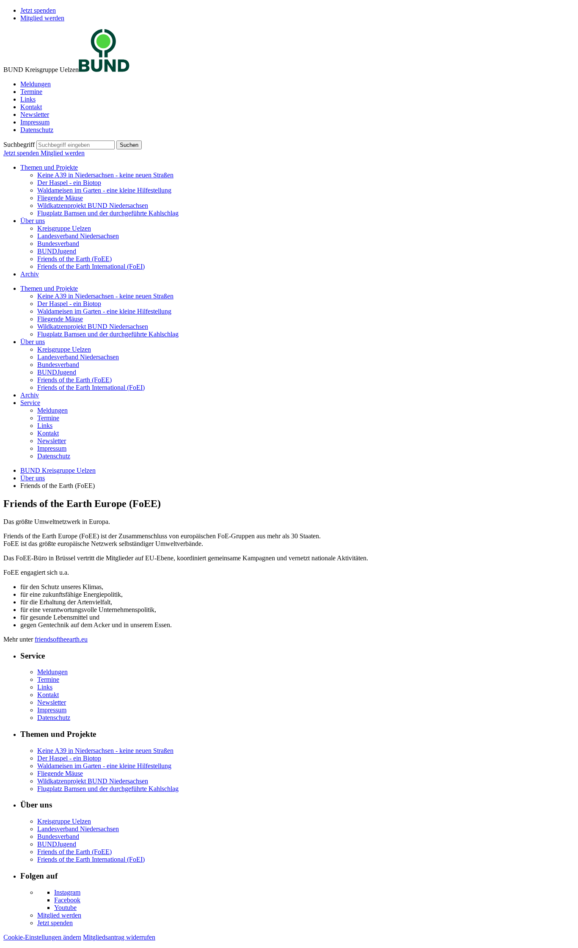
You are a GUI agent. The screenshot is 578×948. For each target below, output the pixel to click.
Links (28, 99)
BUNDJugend (56, 251)
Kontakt (31, 106)
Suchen (129, 145)
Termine (31, 91)
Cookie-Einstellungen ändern (42, 937)
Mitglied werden (42, 18)
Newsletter (34, 114)
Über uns (32, 220)
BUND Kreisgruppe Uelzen (58, 470)
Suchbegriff (19, 144)
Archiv (29, 274)
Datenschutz (36, 129)
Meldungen (35, 84)
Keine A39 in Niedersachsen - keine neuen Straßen (105, 175)
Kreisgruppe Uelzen (64, 228)
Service (30, 402)
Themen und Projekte (49, 167)
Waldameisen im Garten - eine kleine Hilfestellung (104, 190)
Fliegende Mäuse (60, 197)
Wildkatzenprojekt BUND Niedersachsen (92, 205)
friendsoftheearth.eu (61, 639)
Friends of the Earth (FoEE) (74, 258)
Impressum (35, 122)
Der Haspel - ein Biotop (69, 182)
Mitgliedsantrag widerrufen (119, 937)
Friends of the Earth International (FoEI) (91, 266)
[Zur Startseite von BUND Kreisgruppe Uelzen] (104, 69)
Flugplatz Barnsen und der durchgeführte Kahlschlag (108, 213)
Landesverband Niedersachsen (78, 236)
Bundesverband (58, 243)
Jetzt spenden (38, 10)
